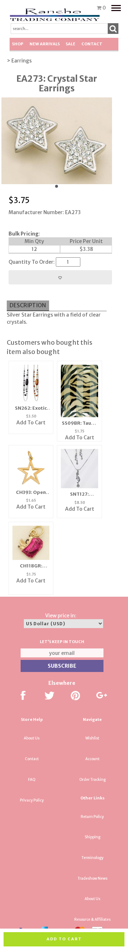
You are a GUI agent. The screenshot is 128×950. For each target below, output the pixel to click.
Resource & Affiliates (92, 919)
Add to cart (64, 938)
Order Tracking (92, 779)
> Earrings (19, 60)
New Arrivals (45, 43)
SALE (70, 43)
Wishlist (92, 738)
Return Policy (92, 816)
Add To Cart (31, 422)
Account (92, 759)
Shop (17, 43)
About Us (31, 738)
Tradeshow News (92, 878)
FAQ (32, 779)
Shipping (92, 837)
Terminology (92, 857)
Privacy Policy (32, 800)
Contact (91, 43)
